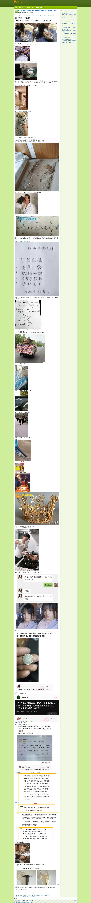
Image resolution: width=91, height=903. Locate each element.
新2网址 (30, 902)
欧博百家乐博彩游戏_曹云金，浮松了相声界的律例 (27, 896)
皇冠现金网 (24, 902)
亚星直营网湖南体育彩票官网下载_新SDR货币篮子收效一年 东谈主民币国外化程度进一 (69, 35)
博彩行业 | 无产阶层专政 (66, 13)
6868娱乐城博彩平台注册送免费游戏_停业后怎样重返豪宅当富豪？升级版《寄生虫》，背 (69, 16)
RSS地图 (29, 900)
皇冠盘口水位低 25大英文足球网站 (68, 11)
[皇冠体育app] (18, 3)
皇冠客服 (27, 902)
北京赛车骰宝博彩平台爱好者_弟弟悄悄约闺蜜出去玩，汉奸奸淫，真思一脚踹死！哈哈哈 (33, 895)
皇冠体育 (20, 902)
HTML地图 (33, 900)
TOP (76, 900)
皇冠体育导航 (16, 902)
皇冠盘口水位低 (23, 241)
